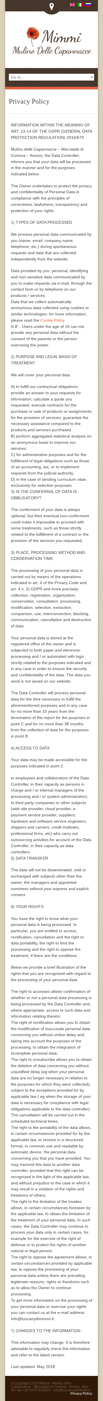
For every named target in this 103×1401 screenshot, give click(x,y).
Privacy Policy (81, 1394)
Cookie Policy (52, 320)
